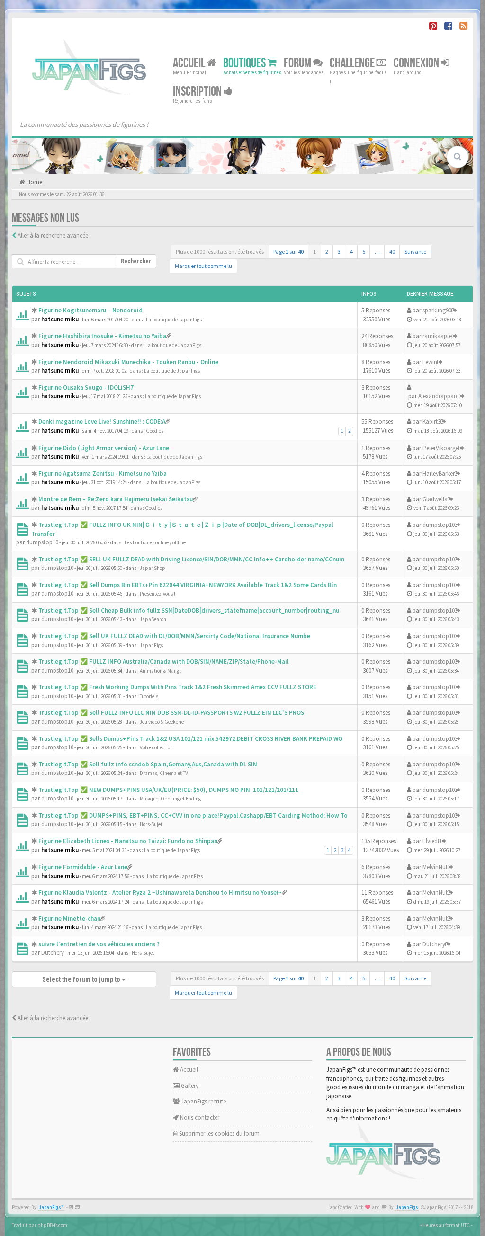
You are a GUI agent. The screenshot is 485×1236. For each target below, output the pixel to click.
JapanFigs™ (51, 1207)
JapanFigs (151, 645)
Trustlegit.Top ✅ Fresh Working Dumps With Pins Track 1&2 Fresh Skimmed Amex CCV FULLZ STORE (177, 687)
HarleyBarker (438, 474)
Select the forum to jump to (82, 979)
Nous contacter (199, 1117)
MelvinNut (435, 867)
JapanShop (152, 568)
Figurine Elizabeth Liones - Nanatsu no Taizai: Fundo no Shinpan (127, 841)
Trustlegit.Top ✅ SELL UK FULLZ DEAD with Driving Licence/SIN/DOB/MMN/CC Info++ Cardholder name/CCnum (191, 559)
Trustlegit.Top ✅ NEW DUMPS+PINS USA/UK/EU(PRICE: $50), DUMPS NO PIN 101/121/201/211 (168, 790)
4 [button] (351, 251)
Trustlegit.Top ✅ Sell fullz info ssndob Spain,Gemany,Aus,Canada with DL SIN (147, 764)
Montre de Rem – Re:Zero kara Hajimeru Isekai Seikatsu (115, 499)
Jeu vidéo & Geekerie (162, 722)
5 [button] (363, 251)
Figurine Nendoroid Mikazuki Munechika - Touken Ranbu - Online (128, 362)
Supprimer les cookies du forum (219, 1133)
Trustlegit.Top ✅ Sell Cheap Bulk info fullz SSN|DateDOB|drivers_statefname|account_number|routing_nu (188, 610)
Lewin (429, 362)
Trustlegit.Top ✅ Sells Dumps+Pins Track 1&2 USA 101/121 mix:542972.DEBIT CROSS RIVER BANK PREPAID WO (190, 739)
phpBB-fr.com (52, 1225)
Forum (298, 63)
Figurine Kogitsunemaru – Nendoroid (90, 310)
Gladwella (435, 499)
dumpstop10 (42, 542)
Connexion (417, 63)
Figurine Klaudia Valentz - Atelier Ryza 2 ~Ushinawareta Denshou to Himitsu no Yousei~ (160, 893)
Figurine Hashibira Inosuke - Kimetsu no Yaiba (102, 336)
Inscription (198, 91)
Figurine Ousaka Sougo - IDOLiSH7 (86, 387)
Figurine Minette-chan (69, 919)
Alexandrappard (438, 396)
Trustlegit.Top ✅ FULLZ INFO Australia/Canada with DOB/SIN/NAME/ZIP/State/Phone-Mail (163, 662)
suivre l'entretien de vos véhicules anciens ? (99, 944)
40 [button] (392, 251)
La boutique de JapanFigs (174, 319)
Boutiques (245, 63)
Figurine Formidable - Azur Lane (82, 867)
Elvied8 (431, 841)
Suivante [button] (415, 251)
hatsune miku (60, 319)
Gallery (189, 1086)
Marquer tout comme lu (203, 265)
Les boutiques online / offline (155, 542)
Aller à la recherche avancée (53, 235)
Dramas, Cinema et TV (164, 773)
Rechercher (136, 261)
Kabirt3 (431, 422)
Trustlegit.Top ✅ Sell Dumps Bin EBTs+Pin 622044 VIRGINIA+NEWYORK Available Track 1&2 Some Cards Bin (187, 585)
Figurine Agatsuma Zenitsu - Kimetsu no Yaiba (102, 474)
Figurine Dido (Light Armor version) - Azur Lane (103, 448)
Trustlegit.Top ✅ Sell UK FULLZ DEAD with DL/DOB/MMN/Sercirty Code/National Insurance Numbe (174, 636)
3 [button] (339, 251)
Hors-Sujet (151, 824)
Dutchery (52, 953)
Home (33, 182)
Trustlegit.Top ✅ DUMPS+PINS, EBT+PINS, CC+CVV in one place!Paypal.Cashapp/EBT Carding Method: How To (193, 815)
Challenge (353, 63)
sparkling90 (436, 310)
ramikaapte (437, 336)
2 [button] (326, 251)
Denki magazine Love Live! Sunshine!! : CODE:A (101, 422)
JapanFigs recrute (203, 1101)
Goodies (154, 430)
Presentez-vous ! (157, 593)
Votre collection (156, 747)
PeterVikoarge (440, 448)
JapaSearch (153, 619)
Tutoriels (149, 696)
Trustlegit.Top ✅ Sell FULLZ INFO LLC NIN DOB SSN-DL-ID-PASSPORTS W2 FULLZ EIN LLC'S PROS (171, 713)
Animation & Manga (161, 670)
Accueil (190, 63)
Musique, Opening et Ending (170, 798)
